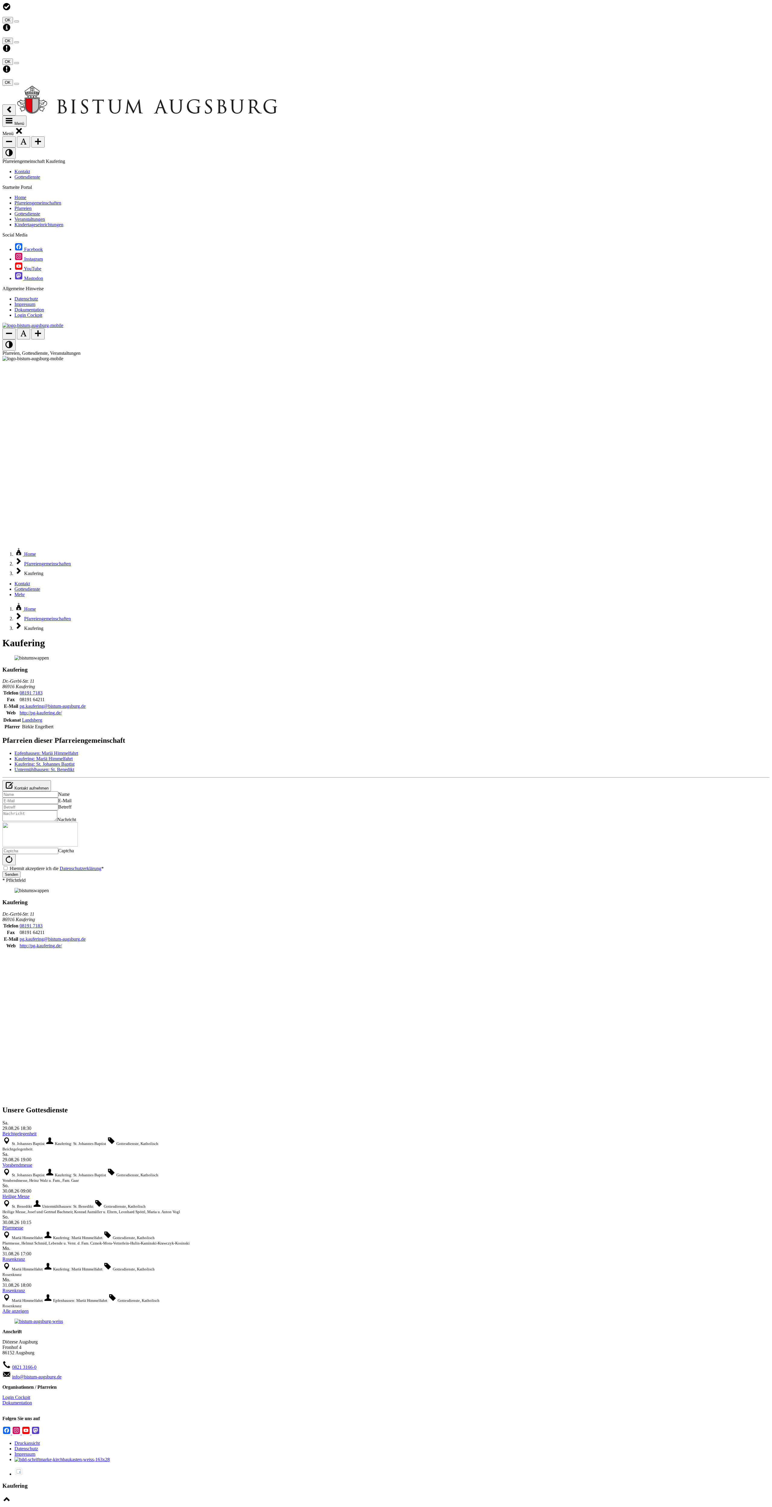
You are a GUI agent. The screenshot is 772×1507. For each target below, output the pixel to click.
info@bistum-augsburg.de (37, 1376)
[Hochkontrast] (9, 153)
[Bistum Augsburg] (147, 112)
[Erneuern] (9, 859)
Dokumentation (17, 1402)
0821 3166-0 (24, 1367)
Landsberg (32, 720)
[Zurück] (9, 110)
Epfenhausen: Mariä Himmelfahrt (46, 753)
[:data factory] (18, 1474)
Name (64, 794)
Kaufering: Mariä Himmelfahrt (43, 758)
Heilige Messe (16, 1196)
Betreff (64, 806)
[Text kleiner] (9, 142)
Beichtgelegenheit (19, 1133)
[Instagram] (17, 1432)
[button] (19, 133)
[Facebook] (7, 1432)
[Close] (16, 21)
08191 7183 (31, 692)
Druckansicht (27, 1443)
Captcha (66, 850)
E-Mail (64, 800)
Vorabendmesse (17, 1165)
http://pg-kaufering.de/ (41, 712)
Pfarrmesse (12, 1227)
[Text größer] (38, 142)
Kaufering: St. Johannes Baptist (44, 764)
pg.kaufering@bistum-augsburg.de (53, 706)
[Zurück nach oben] (6, 1501)
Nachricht (66, 819)
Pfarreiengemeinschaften (47, 563)
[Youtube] (26, 1432)
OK (8, 20)
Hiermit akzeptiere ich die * (57, 868)
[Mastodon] (35, 1432)
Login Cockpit (16, 1397)
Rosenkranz (13, 1259)
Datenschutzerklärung (80, 868)
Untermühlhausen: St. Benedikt (44, 769)
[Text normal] (23, 142)
